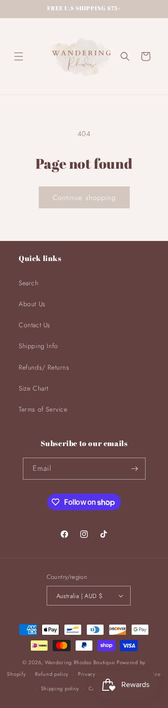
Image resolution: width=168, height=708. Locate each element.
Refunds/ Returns (44, 367)
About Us (32, 304)
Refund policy (52, 674)
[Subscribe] (135, 469)
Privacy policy (95, 674)
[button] (18, 56)
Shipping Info (38, 346)
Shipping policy (60, 688)
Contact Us (34, 325)
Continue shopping (84, 197)
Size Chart (34, 388)
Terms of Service (43, 409)
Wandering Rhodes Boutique (80, 662)
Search (29, 283)
